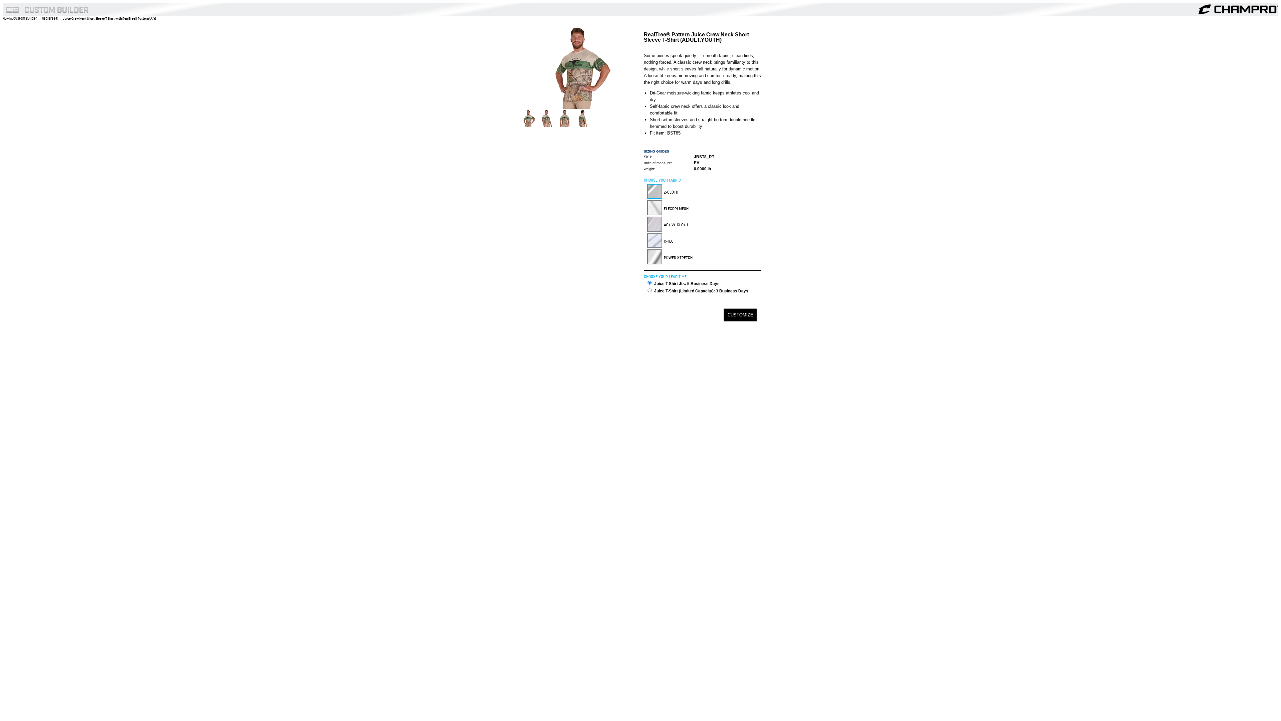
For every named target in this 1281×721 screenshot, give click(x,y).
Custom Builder (25, 18)
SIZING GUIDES (656, 151)
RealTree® (50, 18)
